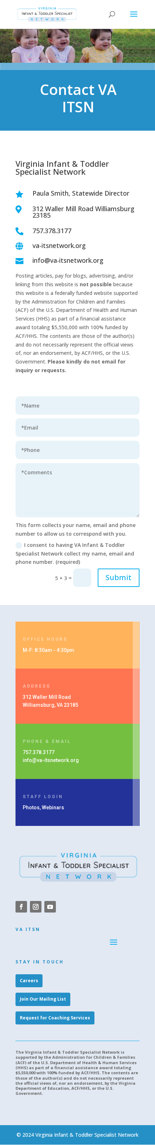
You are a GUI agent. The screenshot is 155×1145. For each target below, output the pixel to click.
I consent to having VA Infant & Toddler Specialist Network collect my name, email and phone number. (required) (74, 553)
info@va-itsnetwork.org (51, 760)
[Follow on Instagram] (35, 907)
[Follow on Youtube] (50, 907)
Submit (119, 577)
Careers (29, 981)
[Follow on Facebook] (21, 907)
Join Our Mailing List (43, 999)
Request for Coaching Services (55, 1018)
